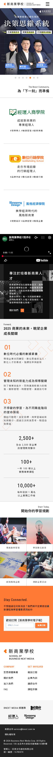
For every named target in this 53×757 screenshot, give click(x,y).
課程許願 (32, 689)
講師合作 (32, 683)
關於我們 (8, 678)
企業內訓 (32, 678)
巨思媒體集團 (11, 672)
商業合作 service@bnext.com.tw (20, 729)
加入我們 (8, 683)
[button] (15, 77)
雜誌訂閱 (32, 672)
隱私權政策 (10, 734)
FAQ (6, 689)
